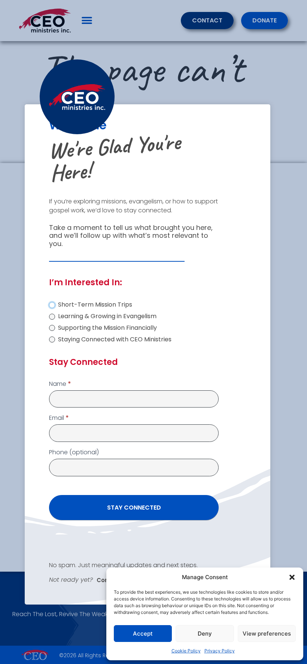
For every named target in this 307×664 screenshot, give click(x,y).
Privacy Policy (219, 651)
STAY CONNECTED (134, 507)
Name (60, 384)
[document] (153, 332)
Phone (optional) (74, 452)
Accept (143, 633)
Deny (205, 633)
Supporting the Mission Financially (107, 328)
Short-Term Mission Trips (94, 305)
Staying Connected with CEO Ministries (114, 340)
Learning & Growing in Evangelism (106, 316)
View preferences (267, 633)
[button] (292, 577)
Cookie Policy (186, 651)
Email (59, 418)
